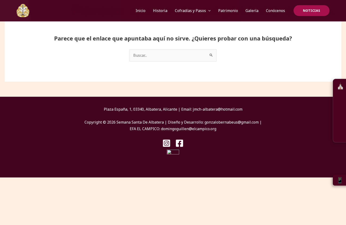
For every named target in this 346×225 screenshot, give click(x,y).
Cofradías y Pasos (190, 10)
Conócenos (275, 10)
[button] (208, 10)
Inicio (140, 10)
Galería (251, 10)
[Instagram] (166, 143)
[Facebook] (179, 143)
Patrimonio (228, 10)
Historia (160, 10)
